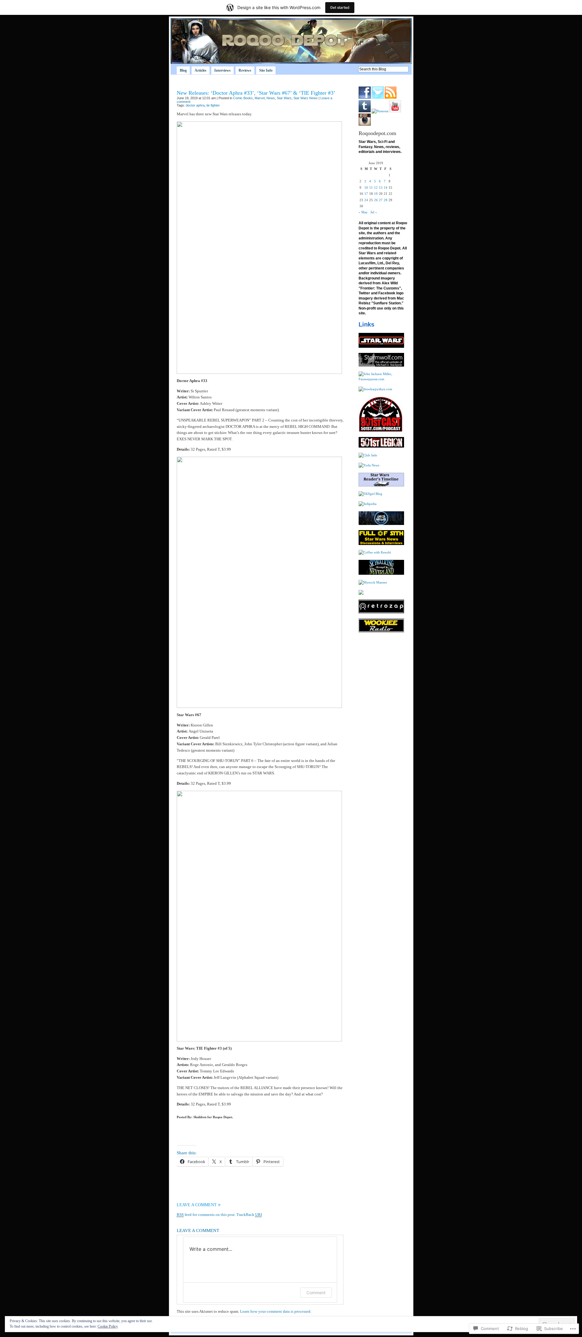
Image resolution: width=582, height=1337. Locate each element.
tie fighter (213, 105)
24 (366, 200)
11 (371, 187)
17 (366, 193)
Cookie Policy (108, 1326)
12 (376, 187)
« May (363, 212)
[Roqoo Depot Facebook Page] (365, 97)
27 (381, 200)
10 (366, 187)
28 (385, 200)
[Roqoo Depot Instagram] (365, 124)
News (270, 98)
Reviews (245, 70)
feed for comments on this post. (206, 1214)
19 (376, 193)
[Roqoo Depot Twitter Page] (378, 97)
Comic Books (243, 98)
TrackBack (249, 1214)
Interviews (222, 70)
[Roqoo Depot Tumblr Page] (365, 111)
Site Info (266, 70)
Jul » (373, 212)
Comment (316, 1292)
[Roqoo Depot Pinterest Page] (380, 111)
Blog (183, 70)
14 (385, 187)
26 (376, 200)
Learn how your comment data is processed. (275, 1311)
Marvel (260, 98)
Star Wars (284, 98)
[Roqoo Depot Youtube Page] (395, 111)
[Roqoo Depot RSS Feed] (390, 97)
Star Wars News (305, 98)
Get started (340, 7)
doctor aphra (195, 105)
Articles (200, 70)
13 (381, 187)
